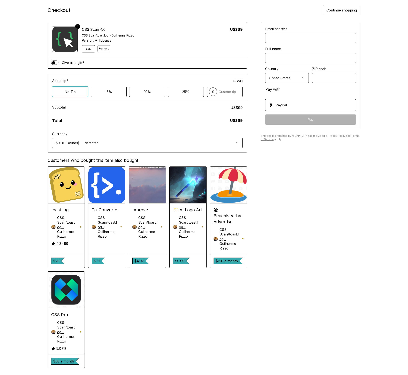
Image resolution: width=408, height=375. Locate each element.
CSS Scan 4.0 (94, 29)
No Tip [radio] (70, 92)
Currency (59, 134)
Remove (104, 48)
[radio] (310, 105)
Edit (88, 48)
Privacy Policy (336, 135)
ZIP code (319, 69)
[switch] (54, 63)
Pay (310, 119)
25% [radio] (185, 92)
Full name (273, 49)
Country (271, 69)
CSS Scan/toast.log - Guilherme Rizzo (108, 35)
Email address (276, 29)
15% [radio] (108, 92)
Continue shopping (341, 10)
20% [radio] (147, 92)
